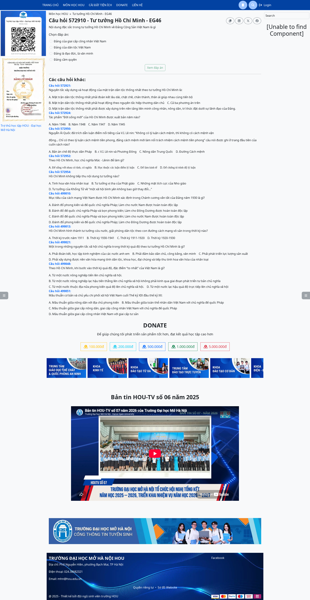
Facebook (217, 558)
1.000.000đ (183, 346)
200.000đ (123, 346)
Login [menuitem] (265, 5)
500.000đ (152, 346)
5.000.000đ (215, 346)
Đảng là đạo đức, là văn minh (73, 53)
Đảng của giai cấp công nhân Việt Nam (80, 41)
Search (270, 16)
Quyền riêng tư (143, 587)
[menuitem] (50, 5)
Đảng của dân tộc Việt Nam (72, 47)
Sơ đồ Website (167, 587)
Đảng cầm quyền (65, 60)
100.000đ (94, 346)
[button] (243, 5)
